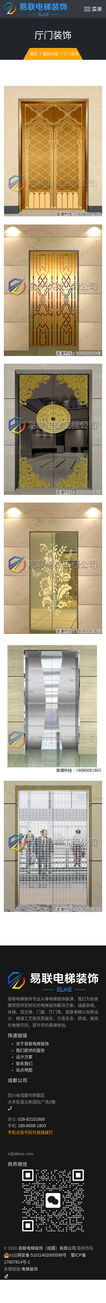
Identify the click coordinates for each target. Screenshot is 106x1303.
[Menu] (93, 9)
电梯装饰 (29, 1269)
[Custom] (6, 1276)
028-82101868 (31, 1119)
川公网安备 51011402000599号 (38, 1255)
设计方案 (24, 1057)
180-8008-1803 (32, 1126)
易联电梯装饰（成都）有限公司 (47, 1248)
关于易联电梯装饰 (32, 1044)
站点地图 (24, 1070)
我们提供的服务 (30, 1050)
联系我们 (24, 1063)
